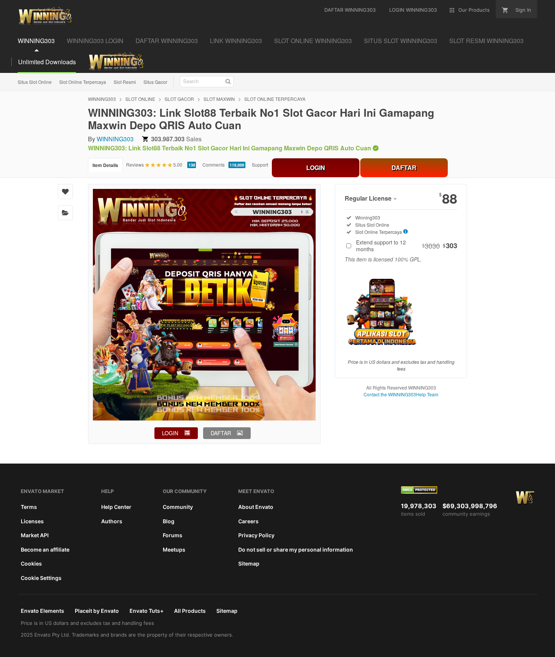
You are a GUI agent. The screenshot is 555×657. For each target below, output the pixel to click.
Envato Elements (42, 611)
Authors (111, 521)
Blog (168, 521)
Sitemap (248, 563)
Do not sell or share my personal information (295, 549)
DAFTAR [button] (221, 433)
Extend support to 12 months (406, 245)
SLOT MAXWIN (219, 99)
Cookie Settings (41, 578)
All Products (190, 611)
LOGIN (315, 167)
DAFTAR (404, 167)
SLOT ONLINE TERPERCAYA (274, 99)
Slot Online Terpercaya (82, 82)
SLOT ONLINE (140, 99)
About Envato (255, 507)
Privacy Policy (256, 535)
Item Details (105, 165)
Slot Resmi (125, 82)
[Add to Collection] (65, 212)
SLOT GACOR (179, 99)
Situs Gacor (155, 82)
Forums (172, 535)
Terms (29, 507)
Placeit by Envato (97, 611)
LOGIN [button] (170, 433)
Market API (35, 535)
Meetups (174, 549)
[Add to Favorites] (65, 191)
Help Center (116, 507)
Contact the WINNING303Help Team (401, 394)
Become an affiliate (45, 549)
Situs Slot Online (35, 82)
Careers (248, 521)
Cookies (31, 563)
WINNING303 (102, 99)
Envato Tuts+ (146, 611)
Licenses (32, 521)
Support (260, 164)
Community (178, 507)
